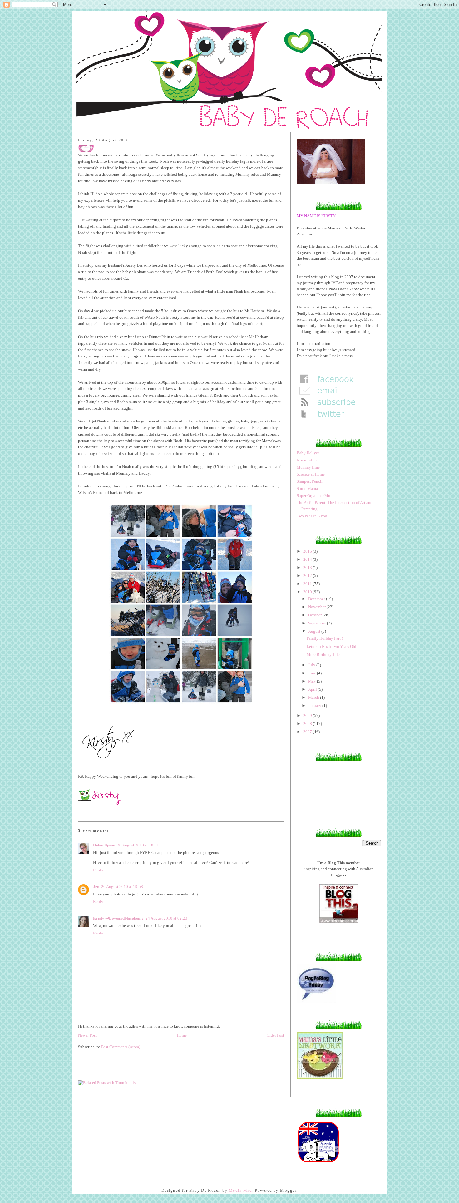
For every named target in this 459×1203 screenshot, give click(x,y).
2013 (308, 567)
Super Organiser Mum (315, 495)
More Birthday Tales (324, 654)
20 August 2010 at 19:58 (122, 886)
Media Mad (240, 1190)
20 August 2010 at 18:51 (138, 845)
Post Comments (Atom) (120, 1046)
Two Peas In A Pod (312, 516)
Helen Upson (104, 845)
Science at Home (311, 474)
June (312, 673)
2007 (308, 731)
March (314, 697)
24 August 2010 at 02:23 (166, 918)
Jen (96, 886)
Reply (98, 870)
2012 (308, 575)
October (315, 615)
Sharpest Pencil (310, 481)
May (312, 681)
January (315, 705)
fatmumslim (307, 460)
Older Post (275, 1035)
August (314, 631)
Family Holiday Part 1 (325, 638)
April (313, 689)
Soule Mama (307, 488)
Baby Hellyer (308, 453)
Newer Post (87, 1035)
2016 (308, 551)
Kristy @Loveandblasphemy (118, 918)
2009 (308, 715)
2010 (308, 591)
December (317, 598)
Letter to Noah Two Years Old (331, 646)
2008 (308, 723)
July (312, 665)
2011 (308, 583)
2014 (308, 559)
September (317, 623)
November (317, 606)
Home (182, 1035)
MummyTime (308, 467)
